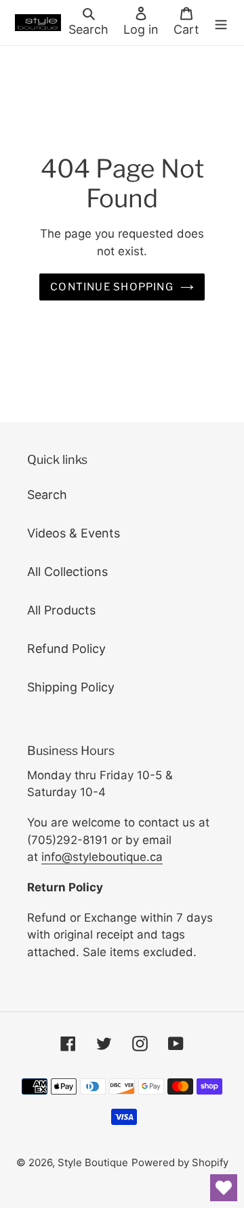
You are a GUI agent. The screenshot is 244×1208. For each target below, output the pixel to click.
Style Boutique (93, 1162)
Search (47, 495)
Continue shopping (112, 286)
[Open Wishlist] (223, 1187)
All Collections (67, 571)
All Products (61, 610)
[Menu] (221, 22)
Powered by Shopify (179, 1162)
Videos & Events (73, 533)
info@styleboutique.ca (102, 857)
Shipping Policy (71, 687)
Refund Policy (66, 648)
